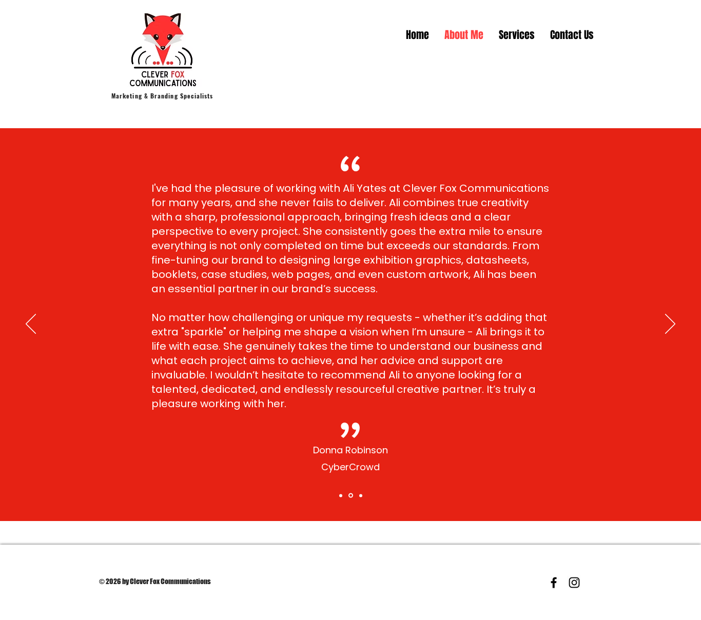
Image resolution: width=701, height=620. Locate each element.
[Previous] (31, 324)
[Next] (670, 324)
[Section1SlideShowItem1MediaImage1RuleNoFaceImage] (340, 495)
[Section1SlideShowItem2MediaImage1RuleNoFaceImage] (350, 495)
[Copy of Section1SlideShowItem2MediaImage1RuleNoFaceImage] (360, 495)
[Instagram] (574, 582)
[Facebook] (554, 582)
